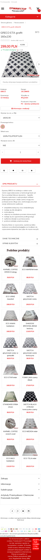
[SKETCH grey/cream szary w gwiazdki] (10, 342)
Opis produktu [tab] (10, 184)
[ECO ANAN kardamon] (10, 315)
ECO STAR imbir (10, 377)
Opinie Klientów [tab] (10, 243)
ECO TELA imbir (30, 458)
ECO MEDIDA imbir (30, 431)
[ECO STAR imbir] (10, 369)
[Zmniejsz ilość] (2, 152)
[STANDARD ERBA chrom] (10, 396)
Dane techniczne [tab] (11, 238)
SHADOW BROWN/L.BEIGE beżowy (30, 323)
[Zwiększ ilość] (38, 152)
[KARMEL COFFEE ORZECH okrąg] (10, 261)
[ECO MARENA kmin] (30, 261)
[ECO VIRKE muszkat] (10, 288)
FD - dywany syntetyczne (30, 104)
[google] (17, 511)
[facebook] (12, 511)
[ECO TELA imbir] (30, 450)
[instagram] (28, 511)
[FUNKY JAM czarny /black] (30, 369)
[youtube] (23, 511)
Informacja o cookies (7, 518)
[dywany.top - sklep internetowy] (18, 9)
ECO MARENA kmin (30, 269)
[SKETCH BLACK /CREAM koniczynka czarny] (30, 396)
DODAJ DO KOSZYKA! (22, 161)
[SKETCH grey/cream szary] (30, 288)
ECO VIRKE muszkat (11, 299)
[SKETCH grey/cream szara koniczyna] (30, 342)
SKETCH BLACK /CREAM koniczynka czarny (30, 404)
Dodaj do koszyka (11, 276)
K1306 (22, 45)
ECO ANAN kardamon (10, 326)
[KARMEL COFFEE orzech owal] (10, 423)
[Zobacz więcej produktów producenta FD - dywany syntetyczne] (37, 32)
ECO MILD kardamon (10, 461)
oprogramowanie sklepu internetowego (28, 518)
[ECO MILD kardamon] (10, 450)
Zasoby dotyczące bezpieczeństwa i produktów (20, 82)
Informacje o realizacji (21, 108)
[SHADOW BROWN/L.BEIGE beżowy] (30, 315)
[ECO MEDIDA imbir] (30, 423)
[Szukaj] (30, 9)
